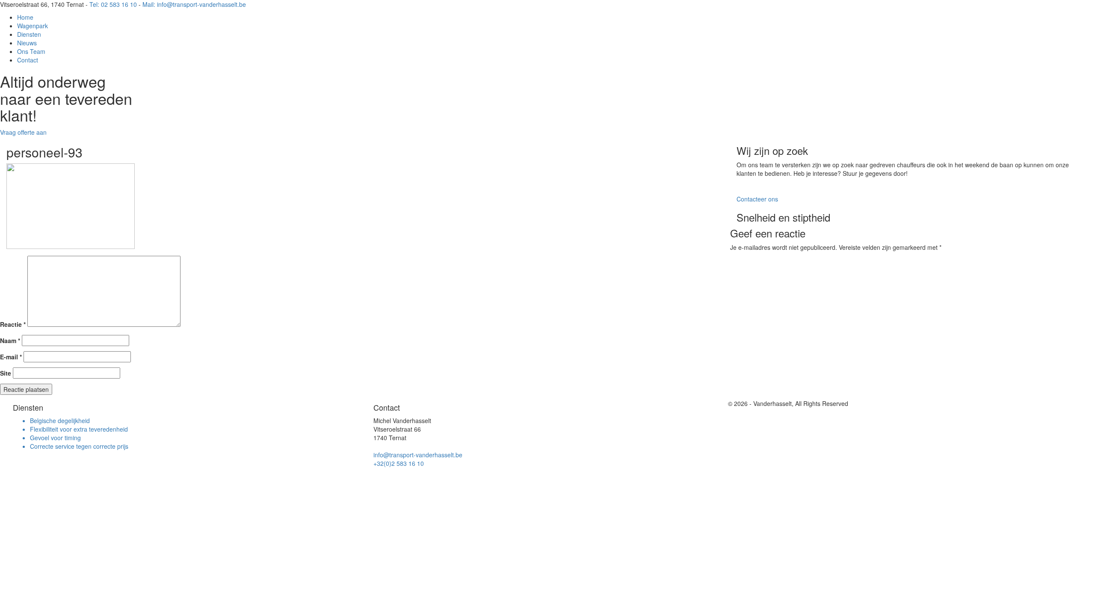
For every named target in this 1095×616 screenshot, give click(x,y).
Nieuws (27, 42)
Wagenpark (32, 25)
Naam (10, 340)
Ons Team (31, 51)
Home (25, 17)
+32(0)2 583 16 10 (398, 463)
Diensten (29, 34)
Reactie (13, 324)
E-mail (11, 356)
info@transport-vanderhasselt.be (417, 454)
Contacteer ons (757, 199)
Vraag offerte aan (23, 132)
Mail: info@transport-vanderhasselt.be (194, 4)
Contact (27, 60)
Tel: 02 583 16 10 (113, 4)
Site (5, 373)
